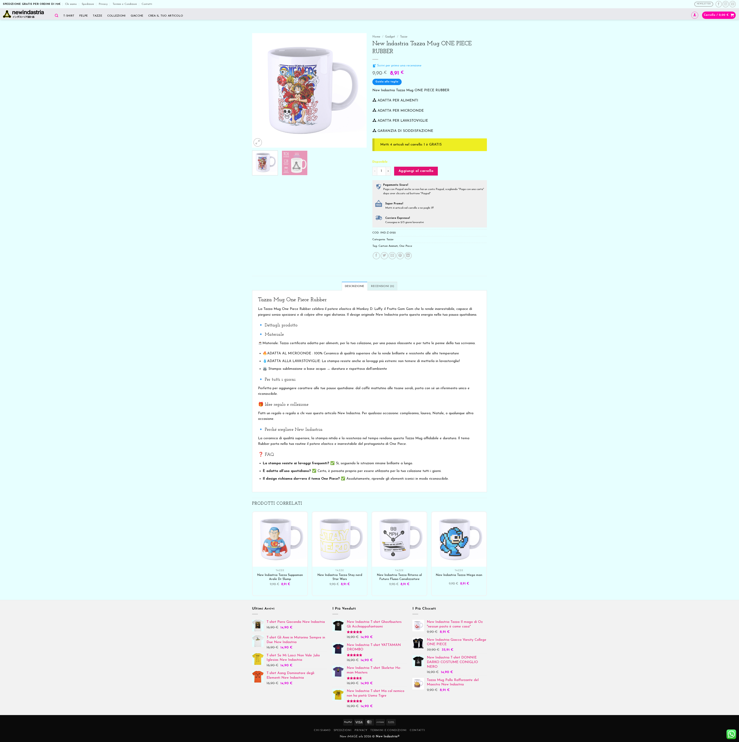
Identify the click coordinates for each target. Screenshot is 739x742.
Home (376, 36)
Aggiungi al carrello (416, 171)
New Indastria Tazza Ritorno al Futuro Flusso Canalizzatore (399, 577)
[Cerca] (56, 15)
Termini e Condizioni (125, 4)
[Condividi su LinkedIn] (408, 255)
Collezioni (116, 15)
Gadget (390, 36)
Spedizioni (88, 4)
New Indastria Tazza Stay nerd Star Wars (339, 577)
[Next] (359, 90)
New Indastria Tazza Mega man (459, 575)
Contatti (147, 4)
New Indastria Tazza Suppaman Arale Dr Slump (280, 577)
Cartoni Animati (388, 246)
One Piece (405, 246)
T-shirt (68, 15)
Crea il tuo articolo (165, 15)
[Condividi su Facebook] (376, 255)
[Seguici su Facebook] (719, 4)
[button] (694, 15)
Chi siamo (71, 4)
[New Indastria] (25, 14)
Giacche (137, 15)
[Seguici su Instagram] (725, 4)
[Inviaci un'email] (732, 4)
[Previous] (259, 90)
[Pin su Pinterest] (400, 255)
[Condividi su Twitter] (384, 255)
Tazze (97, 15)
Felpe (83, 15)
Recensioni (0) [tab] (382, 286)
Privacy (103, 4)
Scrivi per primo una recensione (398, 65)
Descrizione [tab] (354, 286)
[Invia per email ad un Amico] (392, 255)
